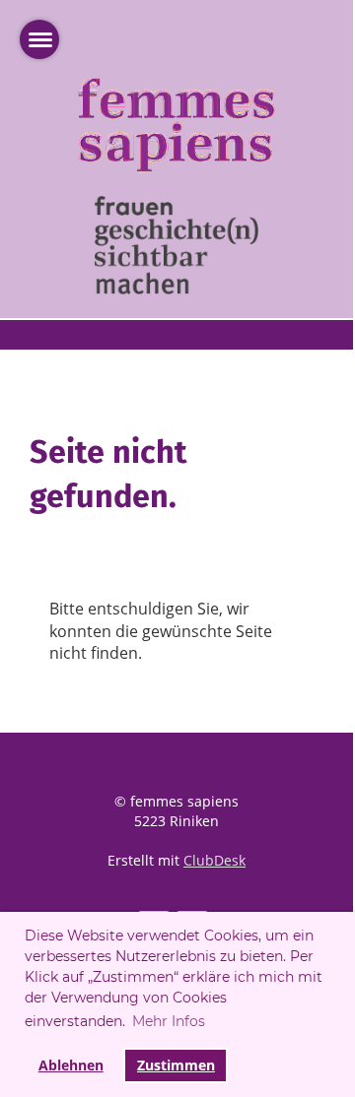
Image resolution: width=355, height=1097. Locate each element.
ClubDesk (214, 860)
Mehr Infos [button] (168, 1021)
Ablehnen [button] (71, 1065)
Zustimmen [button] (176, 1065)
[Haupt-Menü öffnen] (39, 39)
